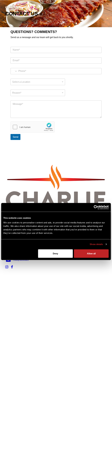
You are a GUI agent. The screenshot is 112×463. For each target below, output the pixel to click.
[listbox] (37, 82)
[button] (105, 7)
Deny (55, 253)
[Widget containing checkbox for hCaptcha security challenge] (32, 127)
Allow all (91, 253)
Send (15, 137)
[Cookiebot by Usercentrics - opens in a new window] (96, 207)
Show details (96, 244)
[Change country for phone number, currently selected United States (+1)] (13, 71)
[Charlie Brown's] (16, 7)
